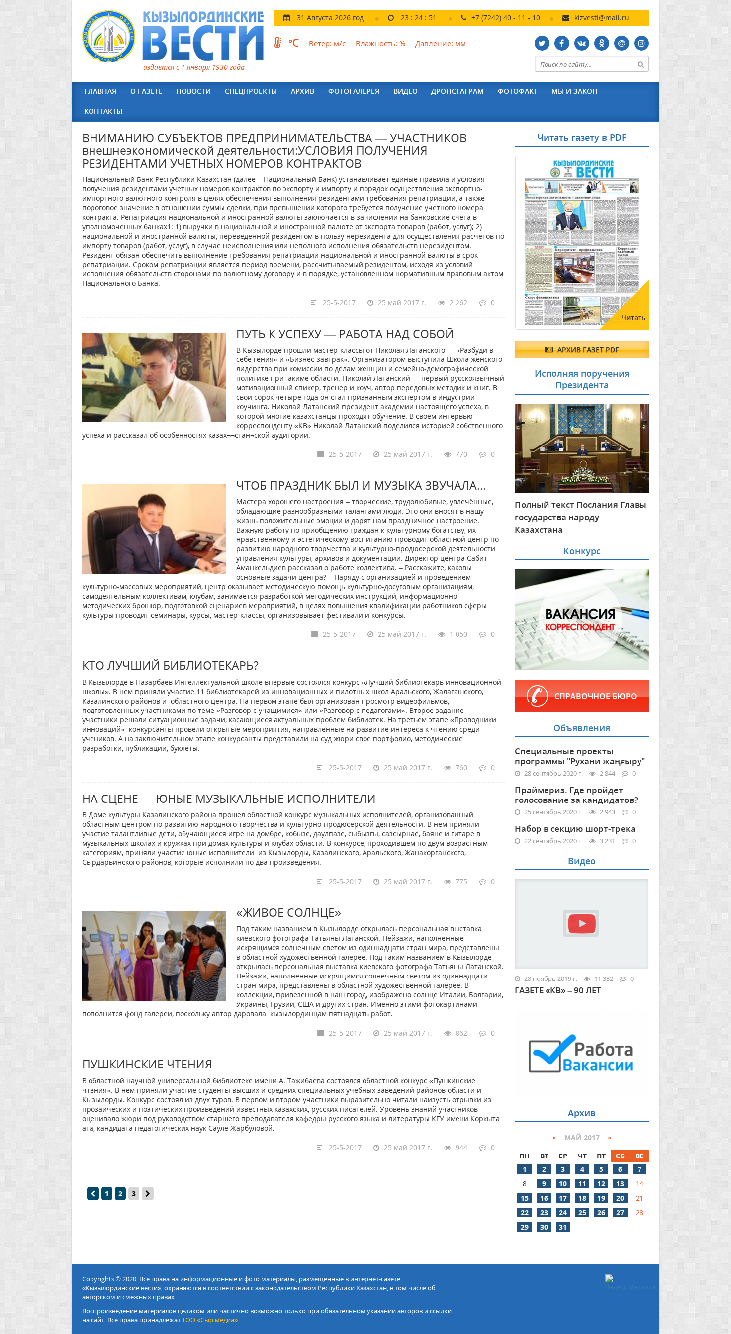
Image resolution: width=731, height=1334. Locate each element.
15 (525, 1198)
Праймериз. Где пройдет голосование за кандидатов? (576, 794)
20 (620, 1198)
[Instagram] (641, 43)
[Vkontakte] (581, 43)
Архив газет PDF (587, 349)
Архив (302, 91)
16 (544, 1198)
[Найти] (641, 63)
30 (544, 1227)
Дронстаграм (457, 91)
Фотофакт (518, 91)
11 (582, 1183)
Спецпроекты (251, 91)
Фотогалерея (353, 91)
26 (601, 1212)
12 (601, 1183)
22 (525, 1212)
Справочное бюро (595, 696)
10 (563, 1183)
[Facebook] (561, 43)
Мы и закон (574, 91)
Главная (100, 91)
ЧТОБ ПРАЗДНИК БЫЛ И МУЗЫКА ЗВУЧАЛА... (361, 485)
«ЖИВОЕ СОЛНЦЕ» (288, 912)
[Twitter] (542, 43)
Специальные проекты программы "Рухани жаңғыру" (580, 756)
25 (582, 1212)
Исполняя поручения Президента (582, 379)
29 (525, 1227)
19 (601, 1198)
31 (563, 1227)
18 (582, 1198)
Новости (193, 91)
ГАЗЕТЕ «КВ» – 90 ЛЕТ (558, 990)
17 (563, 1198)
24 (563, 1212)
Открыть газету (563, 180)
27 (620, 1212)
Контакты (103, 111)
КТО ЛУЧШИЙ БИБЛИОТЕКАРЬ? (170, 665)
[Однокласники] (601, 43)
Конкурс (582, 551)
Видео (405, 91)
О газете (146, 91)
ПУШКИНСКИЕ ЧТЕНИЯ (147, 1064)
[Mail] (621, 43)
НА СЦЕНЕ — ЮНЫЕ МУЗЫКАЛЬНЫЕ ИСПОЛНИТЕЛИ (229, 798)
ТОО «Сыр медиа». (210, 1319)
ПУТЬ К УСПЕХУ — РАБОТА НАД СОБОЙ (345, 334)
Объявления (581, 728)
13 (620, 1183)
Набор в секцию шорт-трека (575, 828)
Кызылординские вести (178, 36)
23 (544, 1212)
